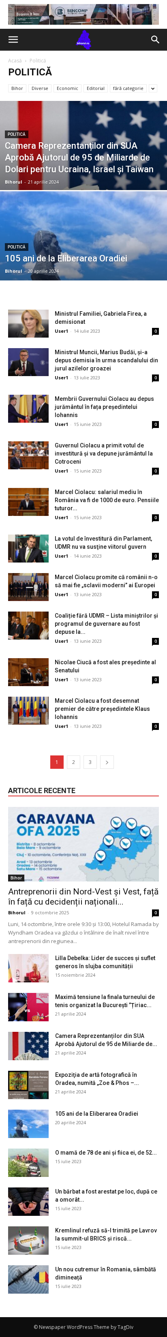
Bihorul (13, 182)
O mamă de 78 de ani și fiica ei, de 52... (106, 1152)
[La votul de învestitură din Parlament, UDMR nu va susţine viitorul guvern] (28, 549)
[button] (13, 40)
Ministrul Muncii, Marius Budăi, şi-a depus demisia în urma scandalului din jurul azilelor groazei (106, 360)
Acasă (15, 60)
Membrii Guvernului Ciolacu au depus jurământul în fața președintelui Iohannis (104, 407)
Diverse (40, 88)
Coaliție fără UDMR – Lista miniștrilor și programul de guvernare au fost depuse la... (106, 623)
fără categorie (128, 88)
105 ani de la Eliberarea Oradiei (96, 1113)
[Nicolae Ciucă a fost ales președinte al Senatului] (28, 672)
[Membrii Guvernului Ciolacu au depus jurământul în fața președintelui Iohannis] (28, 409)
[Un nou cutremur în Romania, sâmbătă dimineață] (28, 1279)
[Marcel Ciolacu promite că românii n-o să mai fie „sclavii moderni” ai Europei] (28, 587)
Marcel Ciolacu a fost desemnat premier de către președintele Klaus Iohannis (102, 708)
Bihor (17, 88)
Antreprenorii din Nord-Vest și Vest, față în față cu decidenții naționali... (83, 897)
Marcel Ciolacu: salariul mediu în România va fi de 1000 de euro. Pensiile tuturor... (107, 500)
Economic (67, 88)
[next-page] (107, 762)
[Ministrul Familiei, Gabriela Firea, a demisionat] (28, 324)
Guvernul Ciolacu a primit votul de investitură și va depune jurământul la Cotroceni (104, 453)
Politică (17, 134)
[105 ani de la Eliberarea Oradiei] (83, 263)
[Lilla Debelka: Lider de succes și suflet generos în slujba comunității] (28, 968)
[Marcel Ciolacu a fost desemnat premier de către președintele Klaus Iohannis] (28, 711)
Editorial (96, 88)
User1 (61, 331)
